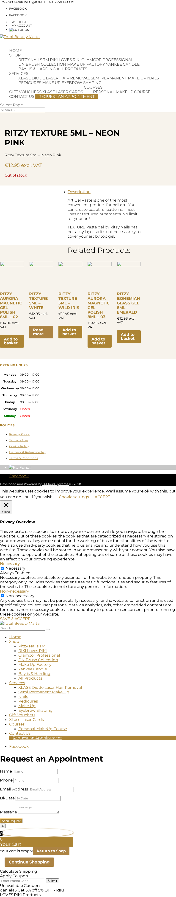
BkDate (7, 798)
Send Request (11, 821)
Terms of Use (18, 440)
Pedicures (29, 82)
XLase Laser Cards (26, 719)
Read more (38, 332)
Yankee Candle (123, 64)
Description (79, 191)
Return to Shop (51, 851)
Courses (93, 87)
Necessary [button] (10, 563)
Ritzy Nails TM (33, 59)
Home (15, 50)
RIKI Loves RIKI (65, 59)
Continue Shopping (29, 862)
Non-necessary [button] (14, 591)
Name (6, 771)
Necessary (15, 568)
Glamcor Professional (107, 59)
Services (18, 73)
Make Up (51, 82)
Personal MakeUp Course (121, 92)
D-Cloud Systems (55, 484)
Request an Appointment (66, 96)
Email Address (14, 789)
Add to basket (11, 341)
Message (8, 812)
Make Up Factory (86, 64)
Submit (52, 881)
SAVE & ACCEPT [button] (15, 618)
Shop (15, 55)
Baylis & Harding (37, 69)
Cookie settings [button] (74, 497)
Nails (153, 78)
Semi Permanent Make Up (118, 78)
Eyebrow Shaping (81, 82)
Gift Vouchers (25, 92)
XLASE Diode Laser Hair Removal (54, 78)
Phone (6, 780)
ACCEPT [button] (102, 497)
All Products (72, 69)
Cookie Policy (19, 446)
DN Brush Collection (42, 64)
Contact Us (21, 96)
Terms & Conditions (23, 458)
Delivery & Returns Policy (27, 452)
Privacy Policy (19, 434)
